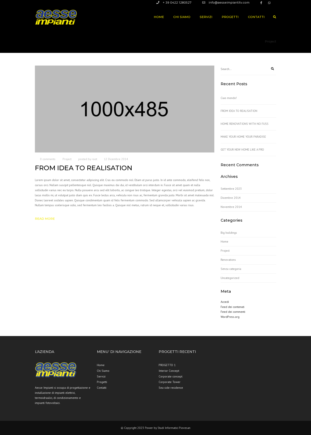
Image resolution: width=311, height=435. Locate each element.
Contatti (256, 17)
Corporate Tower (169, 382)
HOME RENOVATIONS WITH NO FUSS (244, 124)
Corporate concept (170, 376)
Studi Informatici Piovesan (174, 428)
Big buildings (229, 233)
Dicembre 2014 (231, 198)
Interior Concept (169, 371)
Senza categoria (231, 269)
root (94, 159)
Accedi (225, 302)
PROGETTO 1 (167, 365)
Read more (45, 219)
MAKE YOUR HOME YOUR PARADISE (243, 137)
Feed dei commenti (233, 312)
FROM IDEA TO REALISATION (239, 111)
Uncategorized (230, 278)
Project (67, 159)
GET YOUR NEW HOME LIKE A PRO (242, 149)
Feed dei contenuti (232, 307)
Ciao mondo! (229, 98)
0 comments (47, 159)
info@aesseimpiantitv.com (229, 2)
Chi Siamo (181, 17)
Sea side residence (171, 388)
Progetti (230, 17)
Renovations (228, 260)
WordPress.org (230, 317)
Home (159, 17)
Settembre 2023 (231, 189)
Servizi (206, 17)
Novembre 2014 (231, 207)
